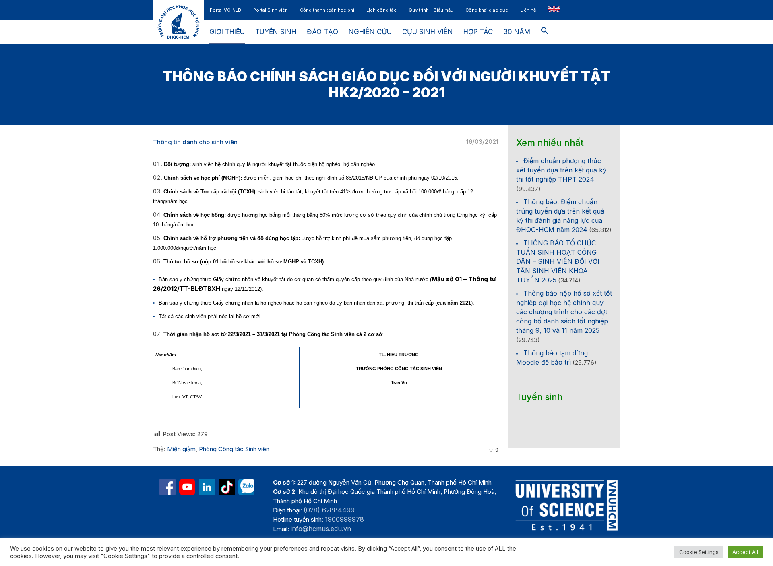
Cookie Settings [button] (699, 552)
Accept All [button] (745, 552)
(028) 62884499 (329, 510)
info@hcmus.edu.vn (321, 529)
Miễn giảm (181, 449)
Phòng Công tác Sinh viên (234, 449)
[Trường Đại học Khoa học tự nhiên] (207, 487)
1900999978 (344, 519)
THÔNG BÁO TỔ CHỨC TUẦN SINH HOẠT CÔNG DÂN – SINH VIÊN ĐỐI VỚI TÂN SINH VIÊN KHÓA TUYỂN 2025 (557, 261)
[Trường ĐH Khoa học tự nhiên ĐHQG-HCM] (167, 487)
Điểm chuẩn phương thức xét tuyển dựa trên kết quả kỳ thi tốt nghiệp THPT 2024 (561, 170)
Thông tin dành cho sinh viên (195, 142)
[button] (544, 32)
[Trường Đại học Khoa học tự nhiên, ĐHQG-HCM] (187, 487)
